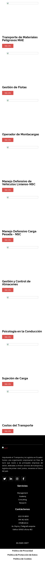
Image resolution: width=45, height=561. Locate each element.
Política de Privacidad (22, 551)
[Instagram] (17, 478)
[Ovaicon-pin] (29, 478)
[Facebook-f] (23, 478)
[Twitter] (4, 478)
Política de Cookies (22, 559)
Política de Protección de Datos (22, 555)
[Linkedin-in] (10, 478)
